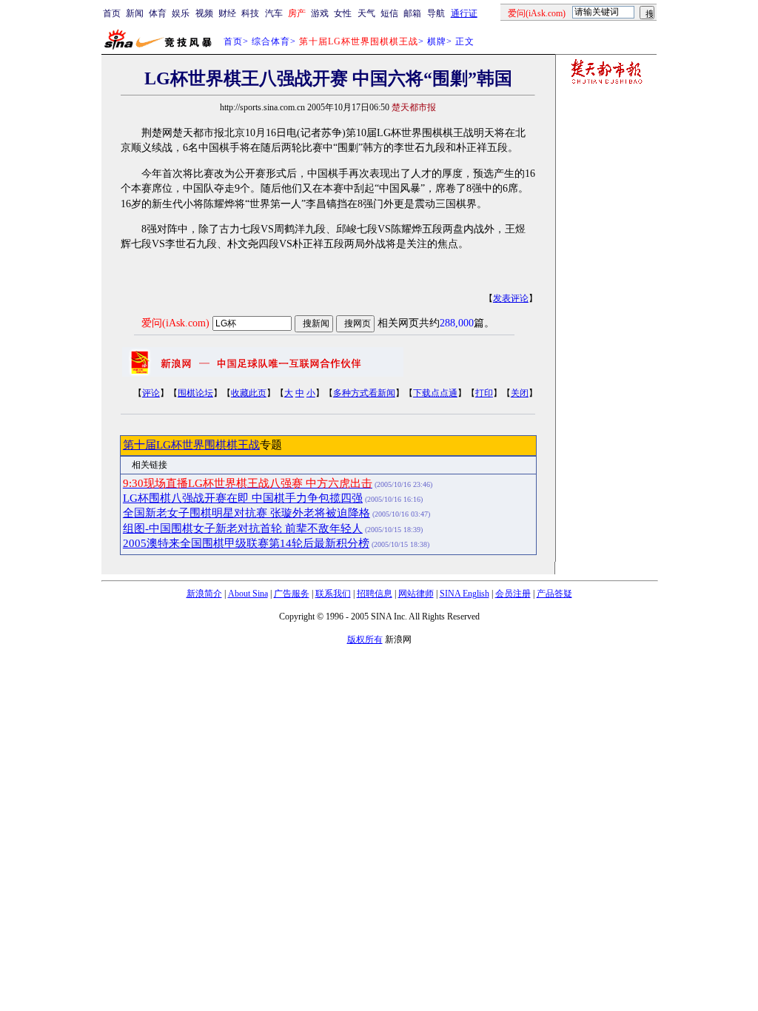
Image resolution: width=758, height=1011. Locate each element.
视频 (204, 13)
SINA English (464, 593)
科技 (250, 13)
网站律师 (416, 593)
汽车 (274, 13)
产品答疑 (554, 593)
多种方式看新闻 (364, 393)
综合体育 (271, 41)
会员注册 (513, 593)
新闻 (135, 13)
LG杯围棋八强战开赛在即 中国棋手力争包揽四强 (243, 498)
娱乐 (181, 13)
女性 (343, 13)
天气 (366, 13)
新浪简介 (204, 593)
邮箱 (412, 13)
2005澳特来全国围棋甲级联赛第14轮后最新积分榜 (246, 543)
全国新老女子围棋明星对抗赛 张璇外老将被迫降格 (246, 513)
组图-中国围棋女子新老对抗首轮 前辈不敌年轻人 (243, 528)
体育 (158, 13)
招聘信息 (374, 593)
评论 (151, 393)
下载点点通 (435, 393)
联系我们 (333, 593)
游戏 (320, 13)
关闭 (520, 393)
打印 (484, 393)
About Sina (248, 593)
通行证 (464, 13)
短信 (389, 13)
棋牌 (436, 41)
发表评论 (511, 298)
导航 (436, 13)
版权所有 (365, 639)
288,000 (457, 323)
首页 (112, 13)
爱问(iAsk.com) (175, 323)
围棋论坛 (195, 393)
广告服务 (291, 593)
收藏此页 (248, 393)
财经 (227, 13)
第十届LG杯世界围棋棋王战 (191, 445)
